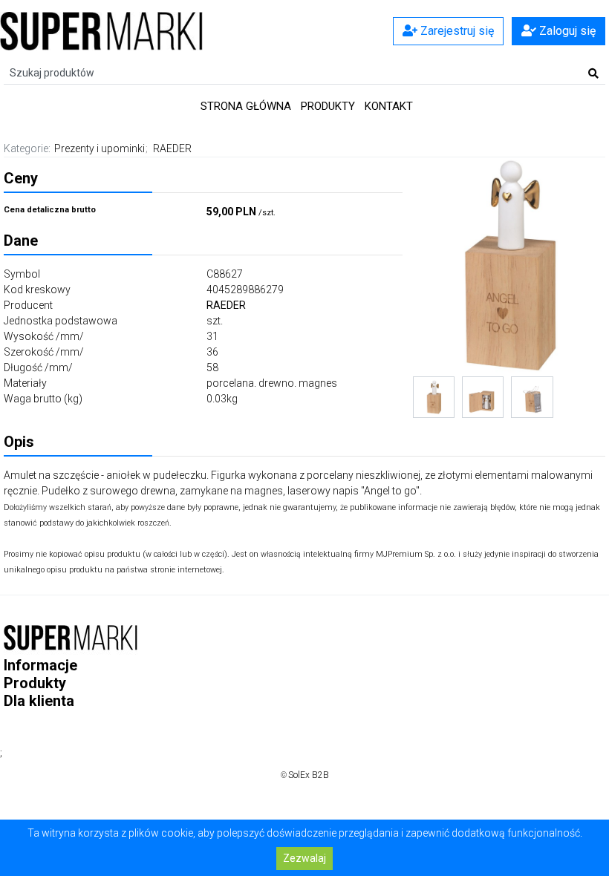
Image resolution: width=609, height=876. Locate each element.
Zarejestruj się (455, 31)
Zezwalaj (304, 858)
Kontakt (389, 106)
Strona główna (246, 106)
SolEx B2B (308, 775)
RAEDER (172, 148)
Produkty (328, 106)
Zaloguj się (566, 31)
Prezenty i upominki (99, 148)
